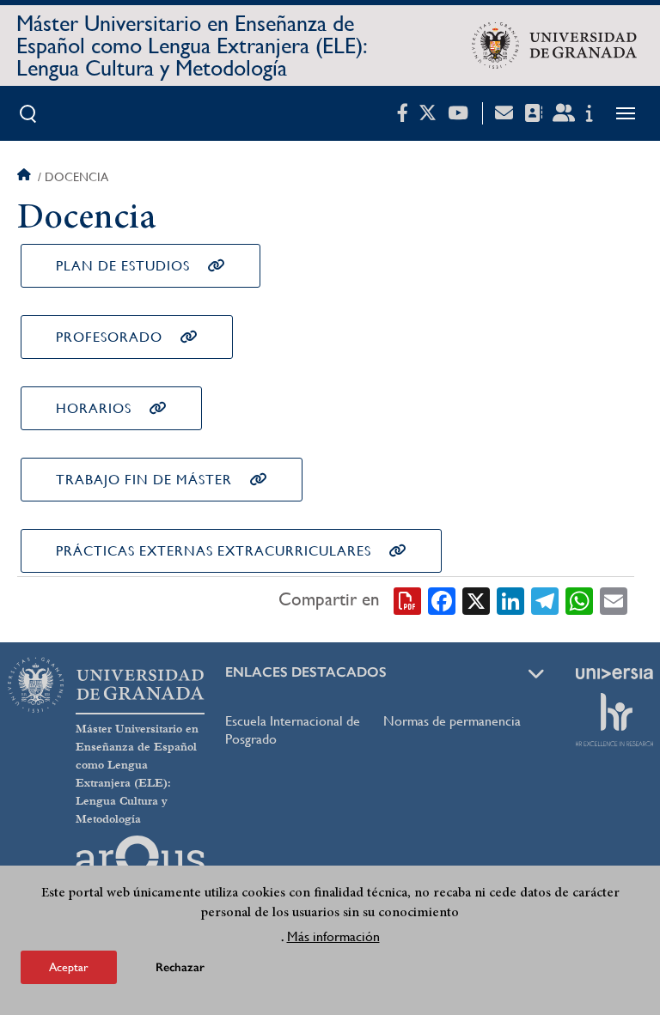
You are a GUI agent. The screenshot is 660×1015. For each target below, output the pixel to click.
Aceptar (69, 967)
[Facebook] (441, 599)
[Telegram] (545, 599)
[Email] (613, 599)
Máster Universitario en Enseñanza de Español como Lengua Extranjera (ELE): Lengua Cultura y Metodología (192, 45)
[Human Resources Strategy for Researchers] (614, 719)
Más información (333, 936)
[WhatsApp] (579, 599)
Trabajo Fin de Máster (144, 479)
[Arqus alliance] (140, 863)
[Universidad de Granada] (554, 45)
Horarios (93, 408)
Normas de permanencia (452, 721)
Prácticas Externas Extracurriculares (213, 551)
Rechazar (180, 967)
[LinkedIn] (510, 599)
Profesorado (109, 337)
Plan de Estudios (123, 266)
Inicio (25, 176)
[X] (476, 599)
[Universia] (614, 673)
